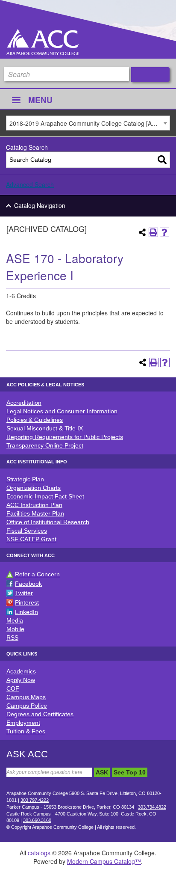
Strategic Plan (25, 479)
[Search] (162, 159)
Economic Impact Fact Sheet (45, 496)
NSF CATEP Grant (31, 539)
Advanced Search (30, 184)
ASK (102, 772)
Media (14, 620)
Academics (21, 671)
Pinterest (27, 602)
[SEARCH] (150, 74)
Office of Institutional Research (47, 522)
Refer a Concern (37, 574)
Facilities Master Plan (35, 513)
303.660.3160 (37, 820)
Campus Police (26, 705)
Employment (23, 722)
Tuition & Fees (25, 731)
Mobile (15, 629)
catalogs (39, 852)
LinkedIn (26, 611)
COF (12, 688)
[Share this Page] (142, 232)
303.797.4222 (35, 800)
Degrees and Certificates (39, 714)
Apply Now (20, 679)
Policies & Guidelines (34, 419)
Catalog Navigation (39, 205)
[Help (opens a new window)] (164, 232)
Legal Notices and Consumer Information (61, 411)
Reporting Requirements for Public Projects (64, 436)
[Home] (42, 42)
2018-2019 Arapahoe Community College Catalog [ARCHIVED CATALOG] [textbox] (89, 123)
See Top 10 (130, 772)
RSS (12, 637)
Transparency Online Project (44, 445)
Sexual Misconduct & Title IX (44, 428)
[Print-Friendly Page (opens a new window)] (153, 232)
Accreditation (23, 402)
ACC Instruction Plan (34, 504)
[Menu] (15, 100)
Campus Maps (26, 697)
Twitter (24, 593)
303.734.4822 (152, 807)
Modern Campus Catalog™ (104, 861)
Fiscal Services (26, 530)
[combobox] (88, 123)
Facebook (28, 583)
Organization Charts (33, 487)
